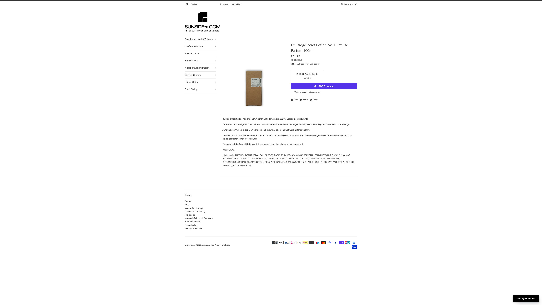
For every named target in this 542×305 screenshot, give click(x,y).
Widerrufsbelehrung (194, 208)
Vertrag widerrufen (193, 228)
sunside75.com (208, 245)
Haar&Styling (200, 60)
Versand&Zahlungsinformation (199, 218)
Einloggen (224, 4)
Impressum (190, 215)
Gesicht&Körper (200, 75)
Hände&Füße (200, 82)
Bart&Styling (200, 89)
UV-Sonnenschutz (200, 46)
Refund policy (191, 225)
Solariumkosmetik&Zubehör (200, 39)
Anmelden (236, 4)
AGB (187, 204)
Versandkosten (312, 64)
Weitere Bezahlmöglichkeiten (307, 92)
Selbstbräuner (192, 53)
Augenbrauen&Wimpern (200, 68)
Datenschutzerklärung (195, 211)
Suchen (188, 201)
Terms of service (192, 221)
